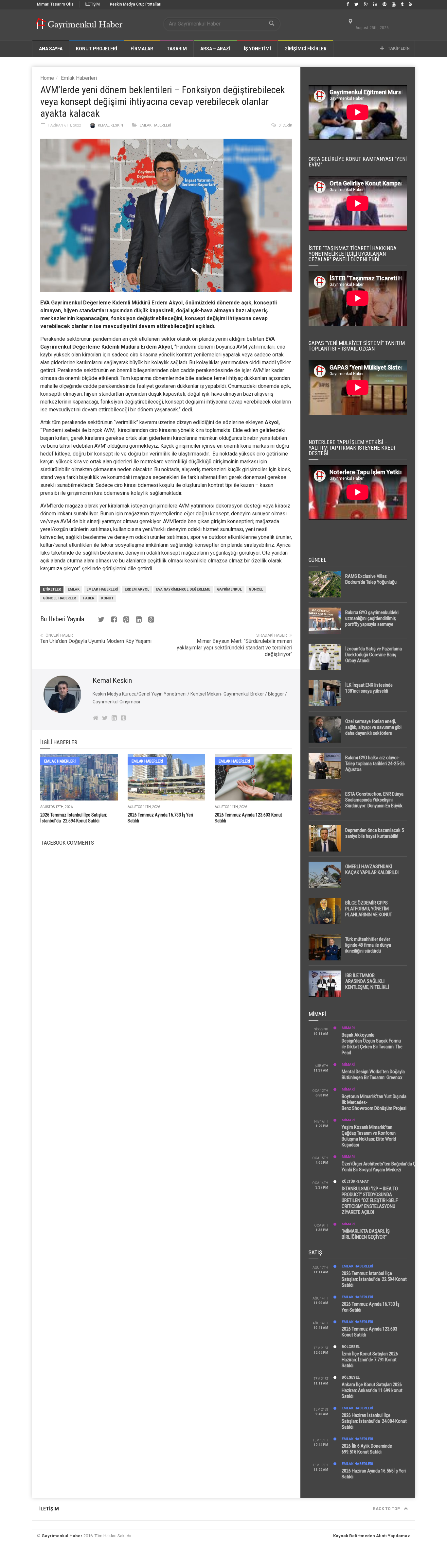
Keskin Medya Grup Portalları (135, 4)
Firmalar (142, 48)
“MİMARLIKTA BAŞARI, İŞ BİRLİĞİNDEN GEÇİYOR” (366, 1234)
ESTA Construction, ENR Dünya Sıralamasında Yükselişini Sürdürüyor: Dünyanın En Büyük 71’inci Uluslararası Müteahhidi (374, 803)
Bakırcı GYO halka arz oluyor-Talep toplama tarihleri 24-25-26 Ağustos (375, 763)
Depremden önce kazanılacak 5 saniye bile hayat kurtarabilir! (374, 833)
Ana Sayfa (51, 48)
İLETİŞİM (92, 4)
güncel (256, 589)
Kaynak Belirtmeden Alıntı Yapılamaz (371, 1535)
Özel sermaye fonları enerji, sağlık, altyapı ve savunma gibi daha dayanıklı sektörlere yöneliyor (373, 730)
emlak (74, 589)
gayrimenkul (229, 589)
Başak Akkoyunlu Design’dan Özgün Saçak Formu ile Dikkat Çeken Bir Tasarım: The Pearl (372, 1044)
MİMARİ (348, 1028)
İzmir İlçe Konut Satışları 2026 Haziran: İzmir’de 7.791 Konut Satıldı (370, 1359)
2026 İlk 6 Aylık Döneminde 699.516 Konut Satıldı (367, 1449)
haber (88, 598)
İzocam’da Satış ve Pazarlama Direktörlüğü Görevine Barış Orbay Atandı (373, 654)
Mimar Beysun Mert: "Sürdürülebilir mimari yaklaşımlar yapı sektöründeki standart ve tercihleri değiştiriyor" (234, 647)
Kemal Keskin (110, 125)
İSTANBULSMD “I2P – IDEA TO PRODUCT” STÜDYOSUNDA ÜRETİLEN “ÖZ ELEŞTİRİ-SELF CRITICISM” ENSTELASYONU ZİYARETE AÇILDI (370, 1200)
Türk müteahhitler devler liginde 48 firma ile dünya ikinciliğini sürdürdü (368, 945)
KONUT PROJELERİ (96, 48)
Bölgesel (351, 1347)
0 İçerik (285, 125)
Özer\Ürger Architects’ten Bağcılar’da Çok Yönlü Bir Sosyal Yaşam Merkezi (381, 1167)
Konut (107, 598)
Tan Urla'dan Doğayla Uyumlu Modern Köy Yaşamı (96, 641)
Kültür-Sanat (355, 1181)
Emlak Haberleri (79, 78)
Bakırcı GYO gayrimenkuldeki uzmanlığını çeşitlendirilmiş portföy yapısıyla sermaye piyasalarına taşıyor (372, 621)
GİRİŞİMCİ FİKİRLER (305, 48)
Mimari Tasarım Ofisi (56, 4)
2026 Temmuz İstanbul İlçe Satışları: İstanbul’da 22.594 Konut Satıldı (374, 1279)
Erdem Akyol (137, 589)
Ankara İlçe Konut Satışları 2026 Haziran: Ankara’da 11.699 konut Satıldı (372, 1390)
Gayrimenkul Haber (62, 1535)
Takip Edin (398, 48)
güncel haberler (59, 598)
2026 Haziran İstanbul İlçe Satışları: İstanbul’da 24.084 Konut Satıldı (374, 1421)
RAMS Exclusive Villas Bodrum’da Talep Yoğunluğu (371, 579)
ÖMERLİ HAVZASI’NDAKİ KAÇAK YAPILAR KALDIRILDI (372, 869)
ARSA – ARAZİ (215, 48)
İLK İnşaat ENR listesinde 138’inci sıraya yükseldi (369, 688)
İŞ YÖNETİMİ (257, 48)
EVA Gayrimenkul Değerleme (75, 303)
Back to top (387, 1508)
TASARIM (177, 48)
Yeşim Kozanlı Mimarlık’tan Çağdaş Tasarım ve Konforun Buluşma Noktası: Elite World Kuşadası (369, 1136)
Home (47, 78)
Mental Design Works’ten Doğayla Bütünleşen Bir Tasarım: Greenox (373, 1074)
